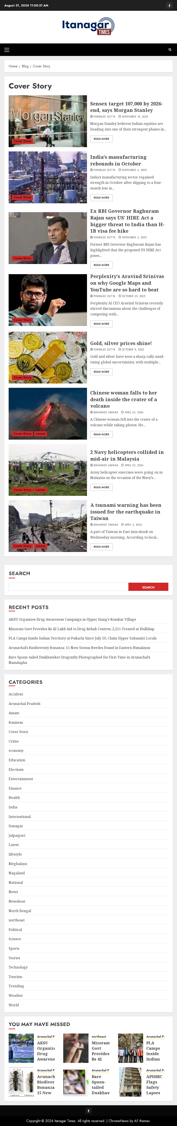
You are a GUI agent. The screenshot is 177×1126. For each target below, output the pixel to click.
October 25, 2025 (133, 296)
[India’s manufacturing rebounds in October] (48, 177)
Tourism (15, 976)
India (13, 807)
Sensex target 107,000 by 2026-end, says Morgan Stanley (126, 106)
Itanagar (16, 826)
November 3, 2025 (134, 237)
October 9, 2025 (133, 349)
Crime (14, 741)
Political (15, 929)
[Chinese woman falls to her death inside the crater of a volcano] (48, 414)
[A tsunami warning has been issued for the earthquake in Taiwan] (48, 526)
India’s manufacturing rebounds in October (118, 160)
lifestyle (15, 854)
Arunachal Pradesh (24, 703)
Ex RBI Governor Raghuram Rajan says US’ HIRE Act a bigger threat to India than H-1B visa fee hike (127, 221)
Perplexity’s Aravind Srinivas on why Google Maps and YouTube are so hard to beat (127, 283)
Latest (40, 433)
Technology (18, 967)
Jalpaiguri (17, 835)
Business (16, 722)
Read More (101, 139)
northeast (17, 920)
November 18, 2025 (135, 117)
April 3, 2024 (133, 525)
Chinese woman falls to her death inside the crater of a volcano (123, 399)
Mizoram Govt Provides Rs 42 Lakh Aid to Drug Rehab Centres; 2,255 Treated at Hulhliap (81, 629)
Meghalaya (18, 863)
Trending (16, 986)
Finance (15, 788)
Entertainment (21, 778)
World (14, 1005)
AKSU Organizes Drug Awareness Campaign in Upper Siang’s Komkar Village (72, 619)
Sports (14, 948)
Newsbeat (17, 901)
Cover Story (22, 141)
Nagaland (17, 873)
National (16, 882)
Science (15, 939)
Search (19, 573)
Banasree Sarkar (106, 412)
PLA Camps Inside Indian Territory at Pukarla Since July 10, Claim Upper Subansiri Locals (82, 638)
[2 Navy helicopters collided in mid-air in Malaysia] (48, 470)
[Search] (170, 49)
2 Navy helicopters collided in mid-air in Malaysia (127, 455)
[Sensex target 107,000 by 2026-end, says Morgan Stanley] (48, 121)
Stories (14, 958)
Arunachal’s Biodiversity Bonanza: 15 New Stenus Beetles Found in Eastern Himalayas (79, 647)
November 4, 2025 (134, 170)
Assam (14, 713)
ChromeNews (119, 1120)
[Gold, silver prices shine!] (48, 357)
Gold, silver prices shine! (121, 343)
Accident (16, 694)
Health (14, 797)
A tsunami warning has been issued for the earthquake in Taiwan (125, 512)
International (20, 816)
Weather (16, 995)
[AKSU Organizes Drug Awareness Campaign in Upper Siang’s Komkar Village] (21, 1048)
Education (17, 760)
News (13, 891)
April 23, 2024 (134, 412)
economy (16, 750)
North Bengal (20, 910)
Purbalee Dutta (104, 117)
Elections (16, 769)
